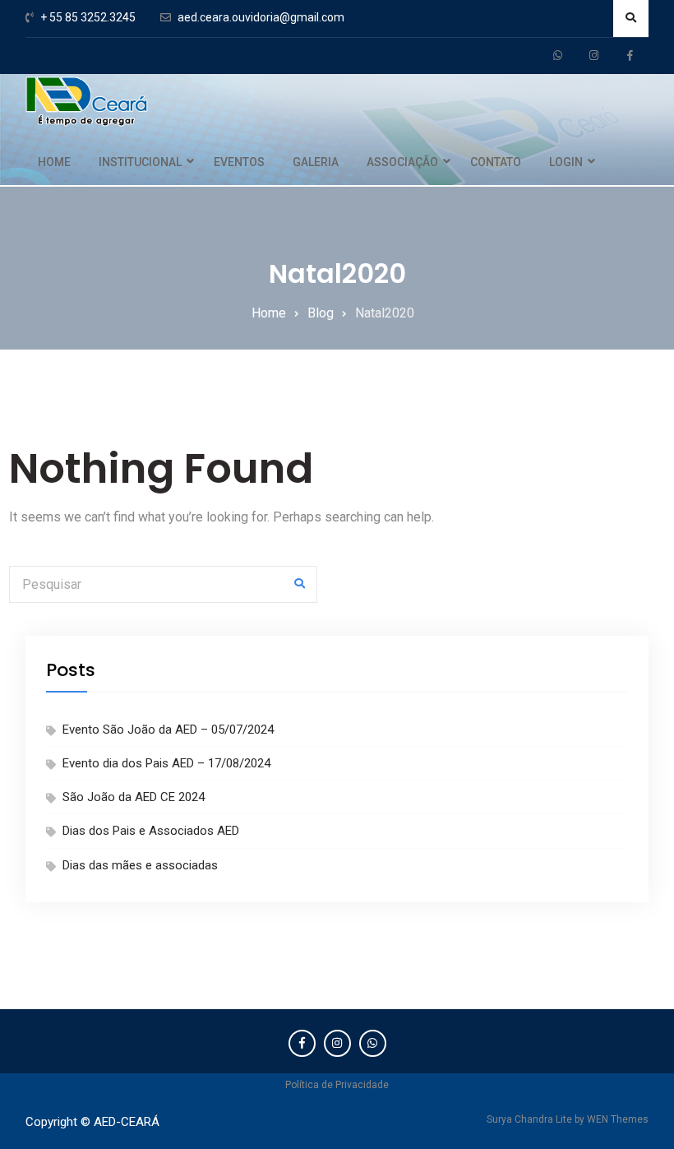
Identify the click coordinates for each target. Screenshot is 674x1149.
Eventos (239, 162)
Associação (402, 162)
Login (566, 162)
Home (54, 162)
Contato (495, 162)
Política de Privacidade (337, 1085)
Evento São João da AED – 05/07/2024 (168, 729)
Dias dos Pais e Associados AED (150, 830)
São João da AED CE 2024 (133, 797)
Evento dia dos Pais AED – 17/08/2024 (166, 763)
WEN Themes (618, 1119)
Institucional (140, 162)
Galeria (316, 162)
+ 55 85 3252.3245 (88, 17)
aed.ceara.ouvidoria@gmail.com (261, 17)
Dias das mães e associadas (140, 865)
